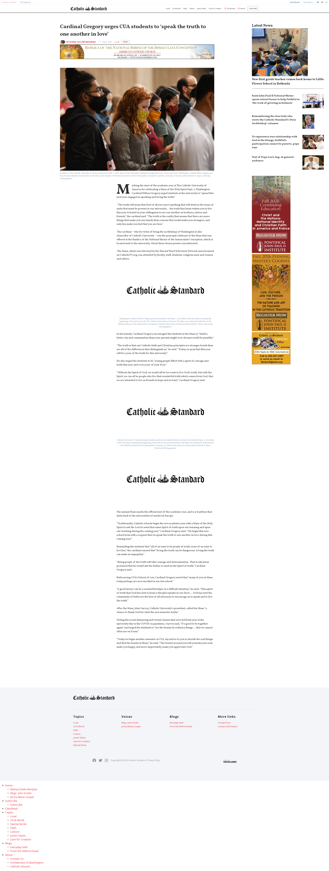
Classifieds (11, 808)
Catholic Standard (9, 2)
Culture (192, 8)
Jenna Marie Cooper (131, 726)
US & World (176, 8)
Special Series (79, 745)
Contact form (224, 722)
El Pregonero (25, 2)
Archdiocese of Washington (27, 862)
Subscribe (253, 8)
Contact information (227, 726)
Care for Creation (215, 8)
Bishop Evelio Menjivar (24, 789)
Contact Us (17, 858)
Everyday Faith (177, 722)
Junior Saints (201, 8)
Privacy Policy (153, 760)
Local (168, 8)
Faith (185, 8)
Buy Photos (308, 2)
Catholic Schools (20, 866)
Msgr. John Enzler (130, 722)
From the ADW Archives (181, 726)
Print (125, 42)
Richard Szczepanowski (81, 42)
